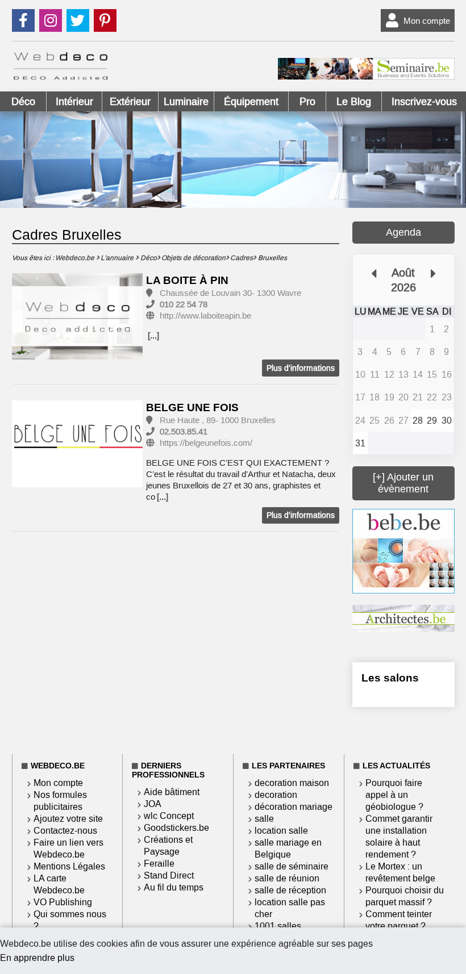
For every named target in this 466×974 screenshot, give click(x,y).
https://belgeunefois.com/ (206, 443)
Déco (23, 101)
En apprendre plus (37, 958)
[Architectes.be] (403, 629)
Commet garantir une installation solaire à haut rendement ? (398, 836)
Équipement (251, 101)
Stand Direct (169, 875)
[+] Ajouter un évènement (403, 483)
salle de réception (290, 890)
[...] (153, 335)
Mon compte (426, 21)
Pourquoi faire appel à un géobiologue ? (394, 795)
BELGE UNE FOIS (192, 407)
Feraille (159, 864)
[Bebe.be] (403, 590)
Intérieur (74, 101)
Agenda (403, 232)
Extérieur (130, 101)
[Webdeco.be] (60, 76)
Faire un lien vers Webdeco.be (68, 848)
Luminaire (186, 101)
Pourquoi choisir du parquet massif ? (404, 896)
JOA (152, 804)
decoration (276, 795)
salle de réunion (287, 878)
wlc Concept (169, 816)
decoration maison (292, 783)
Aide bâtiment (171, 792)
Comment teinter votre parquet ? (398, 920)
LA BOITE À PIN (187, 280)
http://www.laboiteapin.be (205, 315)
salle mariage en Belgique (288, 848)
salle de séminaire (291, 866)
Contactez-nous (65, 831)
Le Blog (353, 101)
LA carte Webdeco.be (59, 884)
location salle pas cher (290, 908)
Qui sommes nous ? (70, 920)
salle (264, 819)
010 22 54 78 (183, 304)
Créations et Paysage (168, 846)
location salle (281, 831)
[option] (77, 317)
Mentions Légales (69, 866)
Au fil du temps (173, 887)
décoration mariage (293, 807)
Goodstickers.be (176, 828)
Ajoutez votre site (68, 819)
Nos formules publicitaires (60, 801)
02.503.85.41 (183, 431)
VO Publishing (63, 902)
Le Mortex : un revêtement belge (400, 872)
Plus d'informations (301, 368)
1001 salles (278, 926)
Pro (307, 101)
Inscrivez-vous (424, 101)
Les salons (390, 678)
